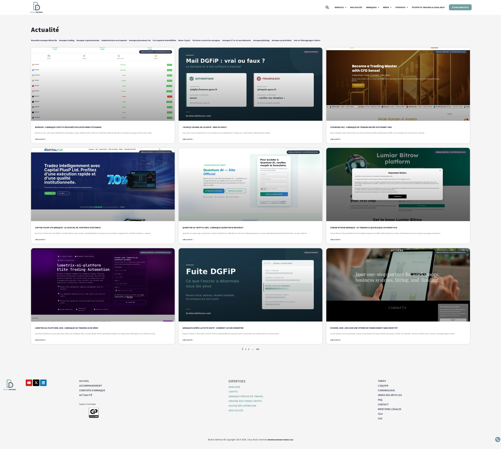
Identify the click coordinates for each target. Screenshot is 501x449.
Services (339, 7)
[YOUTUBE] (29, 383)
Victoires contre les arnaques (206, 40)
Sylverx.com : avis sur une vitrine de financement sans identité (364, 328)
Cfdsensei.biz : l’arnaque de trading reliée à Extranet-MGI (361, 127)
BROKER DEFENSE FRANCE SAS (280, 440)
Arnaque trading (66, 40)
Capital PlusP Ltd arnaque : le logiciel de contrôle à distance (68, 227)
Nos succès (356, 7)
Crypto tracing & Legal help (429, 7)
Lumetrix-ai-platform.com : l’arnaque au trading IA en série (66, 328)
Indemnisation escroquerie (114, 40)
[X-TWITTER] (36, 383)
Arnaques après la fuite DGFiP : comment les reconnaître (213, 328)
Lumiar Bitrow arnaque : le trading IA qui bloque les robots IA (363, 227)
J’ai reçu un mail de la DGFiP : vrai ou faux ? (205, 127)
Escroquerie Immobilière (164, 40)
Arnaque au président (282, 40)
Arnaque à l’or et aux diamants (236, 40)
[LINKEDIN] (43, 383)
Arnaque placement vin (140, 40)
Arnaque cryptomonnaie (87, 40)
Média (386, 7)
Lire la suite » (40, 139)
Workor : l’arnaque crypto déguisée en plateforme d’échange (68, 127)
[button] (327, 7)
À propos (400, 7)
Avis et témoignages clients (307, 40)
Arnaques (371, 7)
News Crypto (184, 40)
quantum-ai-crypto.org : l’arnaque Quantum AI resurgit (213, 227)
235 (257, 349)
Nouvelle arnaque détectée (44, 40)
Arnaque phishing (261, 40)
